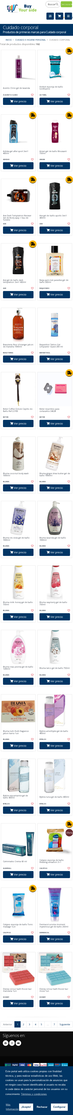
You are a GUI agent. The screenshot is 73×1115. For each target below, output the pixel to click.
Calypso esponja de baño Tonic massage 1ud (18, 926)
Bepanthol (44, 352)
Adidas (6, 159)
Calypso (43, 868)
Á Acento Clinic (10, 95)
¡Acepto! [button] (26, 1107)
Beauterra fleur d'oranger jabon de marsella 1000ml (18, 346)
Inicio (9, 39)
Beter (5, 417)
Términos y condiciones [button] (34, 1094)
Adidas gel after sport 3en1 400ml (15, 152)
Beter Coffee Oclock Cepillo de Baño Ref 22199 (17, 410)
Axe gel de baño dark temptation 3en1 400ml (14, 281)
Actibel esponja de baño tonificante (51, 88)
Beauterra (8, 352)
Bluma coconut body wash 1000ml (16, 475)
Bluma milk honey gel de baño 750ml (18, 603)
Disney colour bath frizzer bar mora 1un (53, 990)
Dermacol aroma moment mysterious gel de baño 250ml (53, 926)
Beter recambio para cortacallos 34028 (49, 410)
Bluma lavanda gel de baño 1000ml (52, 539)
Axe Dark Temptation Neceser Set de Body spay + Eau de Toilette (17, 218)
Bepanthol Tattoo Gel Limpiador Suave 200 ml (51, 346)
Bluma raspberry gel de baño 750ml (53, 603)
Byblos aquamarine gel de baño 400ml (15, 797)
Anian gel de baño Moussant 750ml (53, 152)
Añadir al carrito (19, 110)
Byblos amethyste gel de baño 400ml (53, 732)
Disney (6, 997)
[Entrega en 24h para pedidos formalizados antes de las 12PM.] (69, 50)
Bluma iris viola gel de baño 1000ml (16, 539)
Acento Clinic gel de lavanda (16, 88)
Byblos (42, 739)
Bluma (6, 481)
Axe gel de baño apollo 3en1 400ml (53, 217)
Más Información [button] (12, 1107)
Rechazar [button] (42, 1107)
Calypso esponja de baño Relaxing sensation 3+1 (51, 861)
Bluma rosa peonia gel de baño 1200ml (18, 668)
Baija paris (44, 288)
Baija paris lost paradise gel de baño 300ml (53, 281)
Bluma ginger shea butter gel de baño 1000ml (54, 475)
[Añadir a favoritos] (32, 95)
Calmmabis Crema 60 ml (15, 861)
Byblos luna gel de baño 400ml (54, 797)
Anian (42, 159)
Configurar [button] (59, 1107)
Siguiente (65, 1024)
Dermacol (44, 932)
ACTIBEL (43, 95)
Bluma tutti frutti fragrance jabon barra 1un (16, 732)
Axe (4, 223)
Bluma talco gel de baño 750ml (54, 668)
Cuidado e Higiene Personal (30, 39)
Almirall (7, 868)
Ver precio (19, 101)
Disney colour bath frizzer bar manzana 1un (17, 990)
